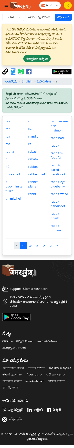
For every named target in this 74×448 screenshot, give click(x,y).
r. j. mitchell (13, 198)
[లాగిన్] (68, 5)
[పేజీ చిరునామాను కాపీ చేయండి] (5, 71)
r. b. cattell (13, 174)
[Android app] (16, 317)
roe (8, 144)
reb (8, 129)
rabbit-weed (59, 194)
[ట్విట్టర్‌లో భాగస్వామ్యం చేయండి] (13, 71)
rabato (33, 159)
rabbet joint (36, 174)
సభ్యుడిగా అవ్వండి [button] (37, 59)
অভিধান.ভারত (12, 381)
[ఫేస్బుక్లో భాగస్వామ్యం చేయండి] (29, 71)
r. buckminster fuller (15, 186)
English (27, 81)
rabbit (55, 145)
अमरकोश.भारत (13, 368)
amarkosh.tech (34, 381)
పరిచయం (7, 341)
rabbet (33, 167)
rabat (32, 151)
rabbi (32, 194)
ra (29, 144)
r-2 (7, 167)
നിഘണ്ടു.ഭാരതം (12, 375)
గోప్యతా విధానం (24, 341)
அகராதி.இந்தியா (60, 368)
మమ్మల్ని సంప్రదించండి (14, 347)
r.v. (30, 129)
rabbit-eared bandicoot (58, 169)
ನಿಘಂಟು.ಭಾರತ (33, 375)
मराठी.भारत (36, 368)
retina (10, 151)
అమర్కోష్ (11, 81)
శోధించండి (63, 17)
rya (8, 136)
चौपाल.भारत (56, 381)
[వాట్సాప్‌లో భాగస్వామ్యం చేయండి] (21, 71)
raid (8, 121)
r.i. (29, 121)
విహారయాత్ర (44, 81)
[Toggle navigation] (6, 5)
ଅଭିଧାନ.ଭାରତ (55, 375)
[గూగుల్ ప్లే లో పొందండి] (62, 71)
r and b (33, 136)
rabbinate (58, 138)
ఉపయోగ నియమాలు (48, 341)
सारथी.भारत (10, 387)
